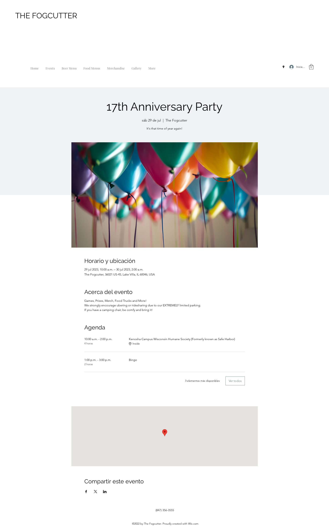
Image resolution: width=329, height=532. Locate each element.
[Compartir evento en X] (95, 491)
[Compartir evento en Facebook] (86, 491)
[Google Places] (283, 67)
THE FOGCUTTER (46, 15)
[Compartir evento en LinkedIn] (105, 491)
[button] (311, 67)
